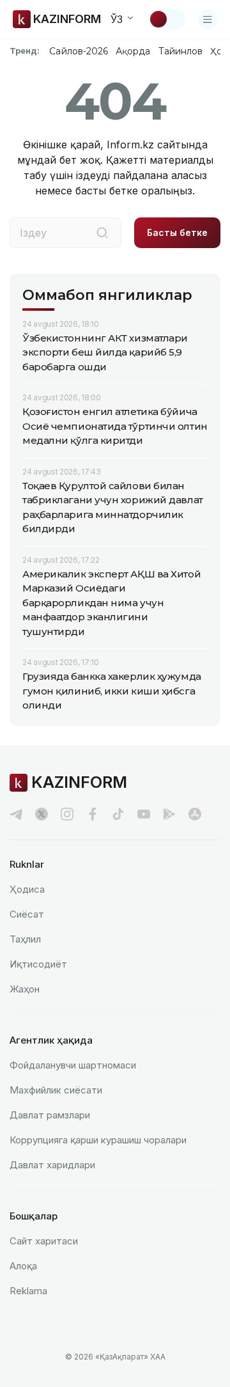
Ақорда (133, 51)
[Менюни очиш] (207, 19)
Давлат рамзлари (50, 1115)
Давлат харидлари (52, 1165)
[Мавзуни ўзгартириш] (166, 19)
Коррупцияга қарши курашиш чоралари (98, 1140)
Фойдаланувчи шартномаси (73, 1065)
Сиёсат (27, 914)
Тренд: (25, 50)
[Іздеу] (102, 232)
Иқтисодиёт (38, 964)
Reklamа (28, 1291)
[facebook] (92, 814)
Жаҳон (25, 989)
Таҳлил (25, 939)
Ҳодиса (27, 889)
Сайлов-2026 (78, 51)
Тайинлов (180, 51)
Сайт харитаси (44, 1241)
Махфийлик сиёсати (56, 1090)
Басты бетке (177, 232)
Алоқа (23, 1266)
